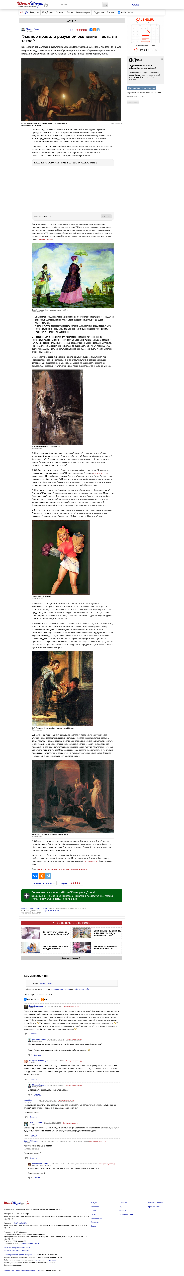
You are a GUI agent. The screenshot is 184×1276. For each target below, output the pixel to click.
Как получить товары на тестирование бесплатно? (56, 933)
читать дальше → (33, 1149)
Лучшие (49, 983)
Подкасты (99, 12)
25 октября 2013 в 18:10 (49, 1141)
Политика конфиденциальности (17, 1248)
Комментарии (83, 12)
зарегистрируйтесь (61, 989)
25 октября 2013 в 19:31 (61, 1164)
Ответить (33, 1034)
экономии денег (91, 861)
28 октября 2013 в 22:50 (52, 1123)
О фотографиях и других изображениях (20, 1255)
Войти (136, 4)
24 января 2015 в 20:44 (53, 1006)
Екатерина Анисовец (37, 1061)
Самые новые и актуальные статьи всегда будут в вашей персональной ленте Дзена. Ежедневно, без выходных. (144, 76)
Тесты (70, 12)
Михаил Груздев (39, 1039)
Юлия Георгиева (35, 1123)
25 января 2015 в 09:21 (55, 1040)
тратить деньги (100, 473)
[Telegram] (98, 29)
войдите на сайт (81, 989)
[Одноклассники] (94, 29)
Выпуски (34, 12)
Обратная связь (153, 1207)
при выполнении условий (45, 1260)
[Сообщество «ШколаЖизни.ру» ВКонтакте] (125, 12)
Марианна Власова (40, 1164)
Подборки (47, 12)
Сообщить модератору (71, 1006)
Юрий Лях (28, 1100)
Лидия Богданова (36, 1006)
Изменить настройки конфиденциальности (21, 1270)
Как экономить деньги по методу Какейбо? (55, 947)
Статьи (59, 12)
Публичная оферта (126, 1214)
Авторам (122, 1210)
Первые (42, 983)
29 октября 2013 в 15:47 (47, 1100)
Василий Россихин (31, 1141)
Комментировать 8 (44, 883)
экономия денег (45, 869)
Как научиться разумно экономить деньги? (105, 947)
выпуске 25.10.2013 (50, 910)
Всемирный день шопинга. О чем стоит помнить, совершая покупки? (107, 933)
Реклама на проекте (155, 1203)
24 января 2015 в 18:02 (55, 1061)
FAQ (120, 1207)
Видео (110, 12)
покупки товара (45, 239)
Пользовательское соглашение (16, 1250)
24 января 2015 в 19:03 (55, 1085)
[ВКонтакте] (91, 29)
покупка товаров (78, 869)
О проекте (123, 1203)
